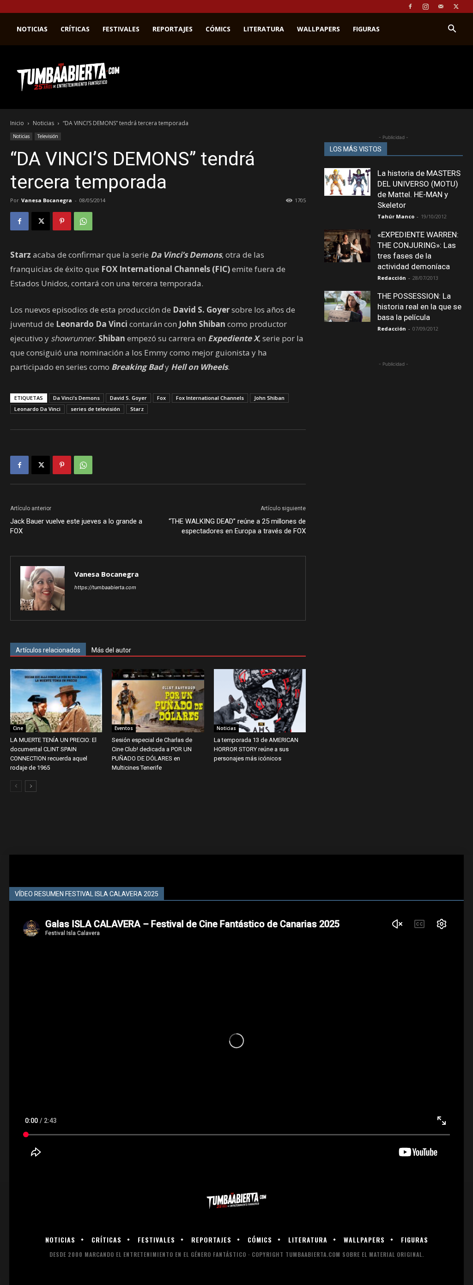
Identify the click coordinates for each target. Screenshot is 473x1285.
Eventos (124, 728)
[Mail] (441, 6)
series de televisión (95, 408)
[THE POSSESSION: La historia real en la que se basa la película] (347, 306)
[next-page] (30, 786)
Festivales (121, 28)
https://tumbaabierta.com (105, 587)
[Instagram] (425, 6)
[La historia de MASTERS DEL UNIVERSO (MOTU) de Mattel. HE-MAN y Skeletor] (347, 182)
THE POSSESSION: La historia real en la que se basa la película (419, 306)
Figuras (366, 28)
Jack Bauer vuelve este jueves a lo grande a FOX (76, 526)
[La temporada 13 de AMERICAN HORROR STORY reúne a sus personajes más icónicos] (260, 700)
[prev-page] (16, 786)
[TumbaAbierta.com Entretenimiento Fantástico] (236, 1201)
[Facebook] (410, 6)
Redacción (391, 277)
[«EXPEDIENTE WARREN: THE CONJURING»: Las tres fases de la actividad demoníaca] (347, 245)
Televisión (47, 136)
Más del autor (111, 650)
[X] (456, 6)
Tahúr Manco (395, 216)
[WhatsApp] (83, 221)
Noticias (32, 28)
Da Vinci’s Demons (76, 397)
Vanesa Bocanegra (46, 200)
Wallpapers (318, 28)
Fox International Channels (210, 397)
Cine (18, 728)
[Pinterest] (62, 221)
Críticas (75, 28)
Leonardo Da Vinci (37, 408)
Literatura (263, 28)
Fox (161, 397)
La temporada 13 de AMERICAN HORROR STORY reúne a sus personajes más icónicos (256, 749)
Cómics (218, 28)
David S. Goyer (128, 397)
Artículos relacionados (48, 650)
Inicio (17, 123)
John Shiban (269, 397)
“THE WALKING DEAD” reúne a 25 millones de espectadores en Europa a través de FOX (237, 526)
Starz (137, 408)
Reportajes (172, 28)
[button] (452, 29)
